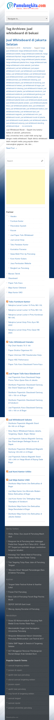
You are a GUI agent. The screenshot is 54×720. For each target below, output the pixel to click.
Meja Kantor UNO (15, 292)
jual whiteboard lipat (28, 111)
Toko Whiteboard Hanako (21, 342)
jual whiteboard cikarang (28, 79)
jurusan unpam (14, 684)
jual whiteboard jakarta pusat (36, 100)
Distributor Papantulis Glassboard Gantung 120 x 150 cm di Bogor (25, 394)
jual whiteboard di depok (33, 88)
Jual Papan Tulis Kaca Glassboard (24, 373)
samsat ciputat (14, 703)
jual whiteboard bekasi (20, 74)
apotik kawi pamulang (17, 689)
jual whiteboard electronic (32, 91)
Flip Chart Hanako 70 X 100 (19, 345)
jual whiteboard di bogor (32, 85)
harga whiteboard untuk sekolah (18, 65)
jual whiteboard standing (34, 123)
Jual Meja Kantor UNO (19, 480)
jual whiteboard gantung (32, 94)
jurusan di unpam (15, 670)
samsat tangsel (14, 698)
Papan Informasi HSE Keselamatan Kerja (25, 355)
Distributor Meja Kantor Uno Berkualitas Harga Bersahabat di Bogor (24, 507)
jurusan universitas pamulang (20, 707)
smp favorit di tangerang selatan (21, 693)
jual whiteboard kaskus (35, 108)
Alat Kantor (27, 48)
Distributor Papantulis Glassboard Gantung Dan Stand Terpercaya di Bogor (25, 386)
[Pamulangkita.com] (27, 7)
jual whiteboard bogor (32, 77)
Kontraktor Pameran (18, 249)
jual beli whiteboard (23, 68)
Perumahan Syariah (18, 225)
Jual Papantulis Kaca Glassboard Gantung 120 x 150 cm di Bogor (25, 409)
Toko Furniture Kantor (19, 301)
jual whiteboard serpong (15, 123)
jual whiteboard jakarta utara (21, 105)
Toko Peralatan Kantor (19, 244)
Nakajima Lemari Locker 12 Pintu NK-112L (25, 310)
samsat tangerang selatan (18, 665)
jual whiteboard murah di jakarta (33, 117)
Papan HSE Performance (18, 359)
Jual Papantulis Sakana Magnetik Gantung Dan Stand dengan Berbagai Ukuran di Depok (25, 441)
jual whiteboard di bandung (31, 82)
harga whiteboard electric (28, 51)
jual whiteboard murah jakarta (17, 120)
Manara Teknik (14, 273)
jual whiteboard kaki (18, 108)
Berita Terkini (12, 528)
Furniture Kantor (16, 221)
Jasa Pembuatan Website (20, 263)
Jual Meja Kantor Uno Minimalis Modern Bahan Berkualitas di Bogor (24, 492)
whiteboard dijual (12, 126)
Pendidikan (11, 615)
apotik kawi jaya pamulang (18, 674)
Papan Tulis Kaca (15, 283)
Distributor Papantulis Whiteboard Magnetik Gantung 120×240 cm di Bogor (25, 450)
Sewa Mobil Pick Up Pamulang (22, 254)
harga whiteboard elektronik (31, 53)
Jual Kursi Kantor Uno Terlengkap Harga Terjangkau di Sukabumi (24, 500)
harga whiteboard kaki (38, 62)
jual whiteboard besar (37, 74)
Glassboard (12, 278)
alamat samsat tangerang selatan (21, 679)
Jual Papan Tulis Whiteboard (21, 235)
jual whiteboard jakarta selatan (17, 103)
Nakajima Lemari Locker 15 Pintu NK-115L (25, 305)
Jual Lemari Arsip (17, 239)
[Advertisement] (27, 187)
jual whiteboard (26, 71)
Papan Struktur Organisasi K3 (20, 350)
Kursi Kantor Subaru (18, 258)
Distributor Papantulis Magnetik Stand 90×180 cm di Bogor (23, 424)
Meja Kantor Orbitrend (17, 287)
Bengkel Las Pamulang (19, 268)
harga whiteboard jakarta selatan (33, 59)
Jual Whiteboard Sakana (20, 419)
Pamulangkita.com (12, 717)
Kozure (13, 230)
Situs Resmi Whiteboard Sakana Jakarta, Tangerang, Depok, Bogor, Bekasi (24, 432)
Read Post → (11, 148)
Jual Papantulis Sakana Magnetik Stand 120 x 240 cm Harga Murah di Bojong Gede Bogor (25, 459)
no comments (27, 126)
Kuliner (9, 579)
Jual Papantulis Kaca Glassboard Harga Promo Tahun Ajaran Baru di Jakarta (24, 378)
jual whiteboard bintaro (15, 77)
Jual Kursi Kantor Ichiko (20, 471)
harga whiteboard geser (31, 56)
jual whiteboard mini (30, 114)
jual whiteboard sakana (38, 120)
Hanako (13, 216)
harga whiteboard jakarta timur (17, 62)
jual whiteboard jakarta (29, 97)
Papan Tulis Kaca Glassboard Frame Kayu (25, 364)
